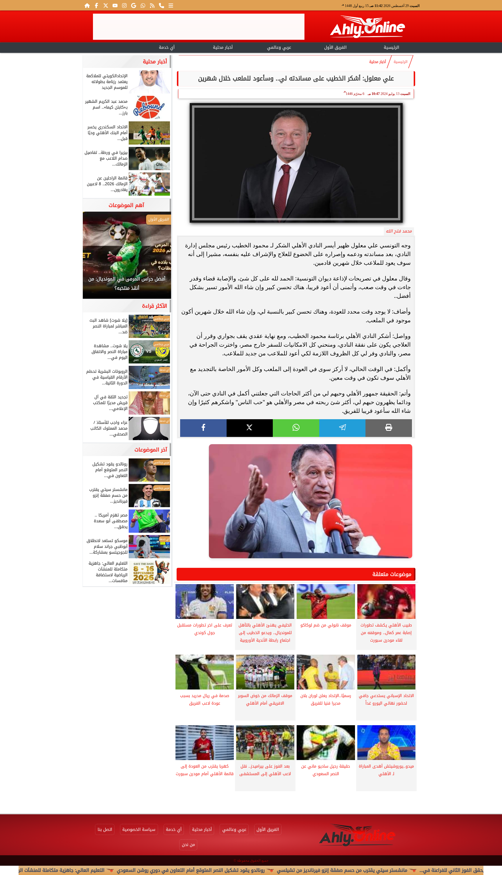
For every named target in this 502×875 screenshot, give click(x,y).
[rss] (152, 5)
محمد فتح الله (399, 231)
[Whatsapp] (143, 5)
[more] (170, 5)
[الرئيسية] (87, 5)
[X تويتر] (105, 5)
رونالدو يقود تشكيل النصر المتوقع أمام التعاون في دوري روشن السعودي (226, 870)
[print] (388, 428)
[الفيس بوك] (96, 5)
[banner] (198, 27)
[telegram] (342, 428)
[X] (250, 428)
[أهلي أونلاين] (367, 28)
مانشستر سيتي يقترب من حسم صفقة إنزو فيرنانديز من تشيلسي (377, 870)
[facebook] (203, 428)
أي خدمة (167, 47)
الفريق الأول (335, 47)
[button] (95, 258)
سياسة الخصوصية (138, 829)
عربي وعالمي (279, 47)
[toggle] (111, 46)
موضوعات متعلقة (391, 574)
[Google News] (133, 5)
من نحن (188, 845)
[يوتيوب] (115, 5)
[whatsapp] (296, 428)
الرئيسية (391, 47)
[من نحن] (161, 5)
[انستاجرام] (124, 5)
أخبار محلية (223, 47)
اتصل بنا (105, 829)
